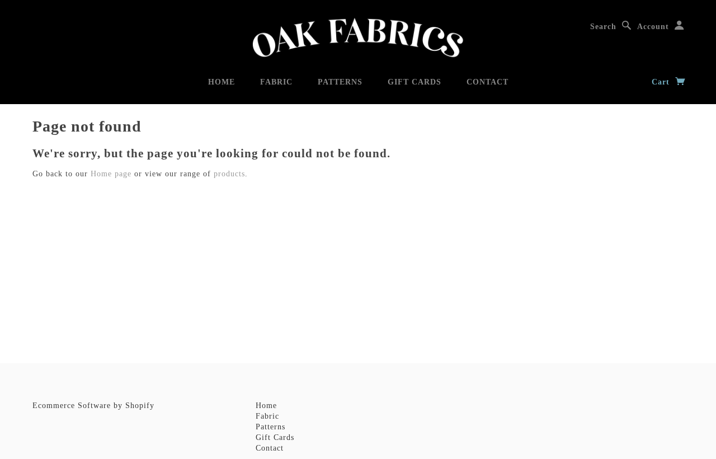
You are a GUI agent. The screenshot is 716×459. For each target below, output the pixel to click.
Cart (662, 82)
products (229, 174)
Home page (111, 174)
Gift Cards (414, 82)
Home (221, 82)
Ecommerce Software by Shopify (93, 405)
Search (603, 26)
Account (653, 26)
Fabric (276, 82)
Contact (487, 82)
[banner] (358, 38)
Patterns (340, 82)
